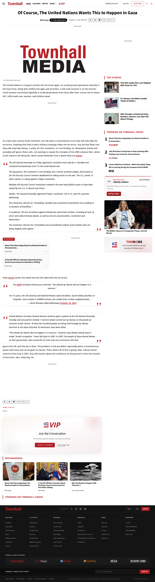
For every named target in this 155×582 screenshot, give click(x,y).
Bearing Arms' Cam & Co (85, 534)
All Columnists (57, 546)
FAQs (137, 509)
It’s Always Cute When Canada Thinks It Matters (133, 100)
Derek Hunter (57, 527)
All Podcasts (81, 542)
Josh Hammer (57, 542)
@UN (19, 284)
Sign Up (145, 572)
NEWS (28, 3)
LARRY (79, 523)
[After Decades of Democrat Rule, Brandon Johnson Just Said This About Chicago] (111, 118)
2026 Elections (33, 523)
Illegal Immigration (35, 542)
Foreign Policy (33, 538)
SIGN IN (126, 3)
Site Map (51, 579)
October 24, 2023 (68, 303)
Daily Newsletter (130, 530)
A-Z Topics (33, 517)
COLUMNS (37, 3)
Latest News (8, 527)
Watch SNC (129, 534)
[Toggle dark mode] (152, 3)
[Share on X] (90, 20)
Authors (7, 546)
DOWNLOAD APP (111, 3)
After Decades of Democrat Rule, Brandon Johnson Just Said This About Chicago (134, 116)
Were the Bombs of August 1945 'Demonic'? (84, 484)
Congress (32, 527)
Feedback (30, 579)
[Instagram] (76, 509)
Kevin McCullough (58, 530)
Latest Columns (10, 530)
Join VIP (145, 509)
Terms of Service (10, 579)
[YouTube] (85, 509)
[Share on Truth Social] (95, 20)
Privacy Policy (21, 579)
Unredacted (81, 530)
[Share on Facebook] (99, 20)
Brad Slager (57, 534)
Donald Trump (33, 530)
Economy (32, 534)
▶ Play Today (114, 194)
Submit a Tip (105, 534)
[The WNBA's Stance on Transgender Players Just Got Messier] (128, 214)
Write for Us (105, 538)
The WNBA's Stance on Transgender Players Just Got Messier (126, 232)
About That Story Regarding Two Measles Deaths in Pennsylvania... (18, 484)
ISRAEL (5, 411)
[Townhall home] (13, 509)
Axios (78, 155)
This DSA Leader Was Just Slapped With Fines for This (135, 84)
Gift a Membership (131, 527)
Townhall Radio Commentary (86, 538)
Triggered (80, 527)
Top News (8, 523)
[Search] (147, 3)
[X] (71, 509)
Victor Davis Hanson (78, 490)
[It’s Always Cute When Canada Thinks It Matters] (111, 103)
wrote (11, 277)
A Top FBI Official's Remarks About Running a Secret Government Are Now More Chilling (51, 485)
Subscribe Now (63, 445)
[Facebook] (80, 509)
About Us (104, 523)
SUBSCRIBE (137, 3)
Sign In (129, 509)
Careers (104, 530)
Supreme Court (34, 546)
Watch (7, 534)
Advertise (104, 527)
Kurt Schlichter (58, 523)
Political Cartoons (10, 538)
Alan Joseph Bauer (59, 538)
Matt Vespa (44, 20)
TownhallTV (8, 542)
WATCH (45, 3)
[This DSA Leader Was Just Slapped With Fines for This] (111, 87)
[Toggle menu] (3, 3)
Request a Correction (41, 579)
